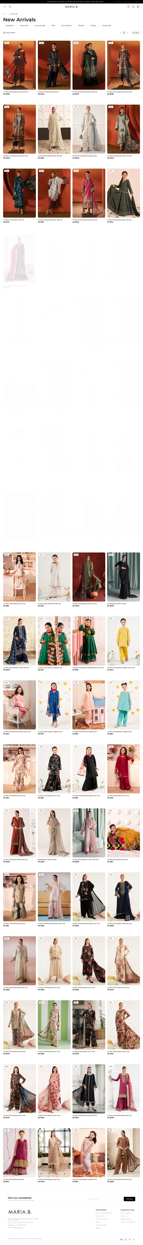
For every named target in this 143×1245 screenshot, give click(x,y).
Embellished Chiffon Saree (116, 603)
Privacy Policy (100, 1216)
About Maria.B (125, 1213)
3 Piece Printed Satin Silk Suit (48, 92)
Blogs (98, 1228)
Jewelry (93, 25)
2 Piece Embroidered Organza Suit (84, 731)
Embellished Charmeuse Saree (83, 347)
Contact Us (124, 1216)
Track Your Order (101, 1225)
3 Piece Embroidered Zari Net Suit (15, 284)
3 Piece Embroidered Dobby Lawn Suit (86, 539)
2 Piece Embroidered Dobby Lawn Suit (121, 667)
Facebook (127, 1)
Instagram (117, 1)
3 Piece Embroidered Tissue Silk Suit (51, 539)
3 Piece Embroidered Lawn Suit (49, 347)
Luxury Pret (24, 25)
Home (5, 14)
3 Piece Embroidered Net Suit (48, 284)
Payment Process (102, 1219)
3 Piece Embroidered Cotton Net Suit (85, 410)
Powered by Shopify (35, 1238)
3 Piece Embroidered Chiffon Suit (49, 411)
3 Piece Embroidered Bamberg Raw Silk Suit (88, 667)
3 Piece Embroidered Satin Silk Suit (15, 92)
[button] (5, 6)
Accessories (106, 25)
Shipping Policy (126, 1219)
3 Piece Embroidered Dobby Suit (49, 603)
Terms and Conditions (128, 1222)
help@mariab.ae (17, 1227)
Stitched (81, 25)
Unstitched (9, 25)
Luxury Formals (40, 25)
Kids (53, 25)
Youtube (137, 1)
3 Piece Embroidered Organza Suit (84, 156)
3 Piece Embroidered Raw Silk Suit (50, 156)
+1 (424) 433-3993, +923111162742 (22, 1222)
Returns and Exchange (103, 1213)
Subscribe (129, 1199)
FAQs (97, 1222)
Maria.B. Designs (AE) (20, 1238)
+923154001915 (21, 1225)
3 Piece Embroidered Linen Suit (118, 284)
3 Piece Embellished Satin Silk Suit (119, 156)
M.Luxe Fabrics (66, 25)
